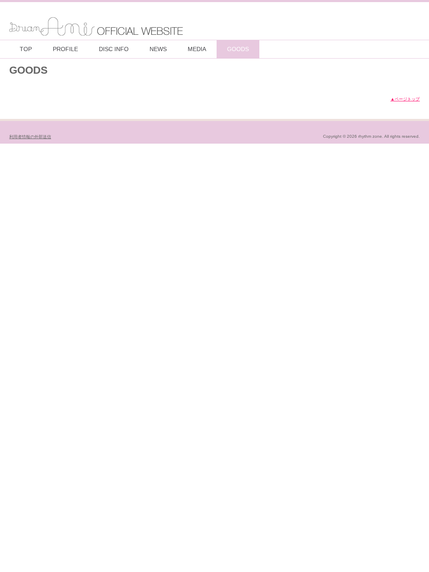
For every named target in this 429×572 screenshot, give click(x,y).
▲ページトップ (405, 99)
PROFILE (65, 49)
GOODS (238, 49)
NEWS (158, 49)
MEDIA (197, 49)
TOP (26, 49)
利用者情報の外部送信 (30, 136)
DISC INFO (114, 49)
